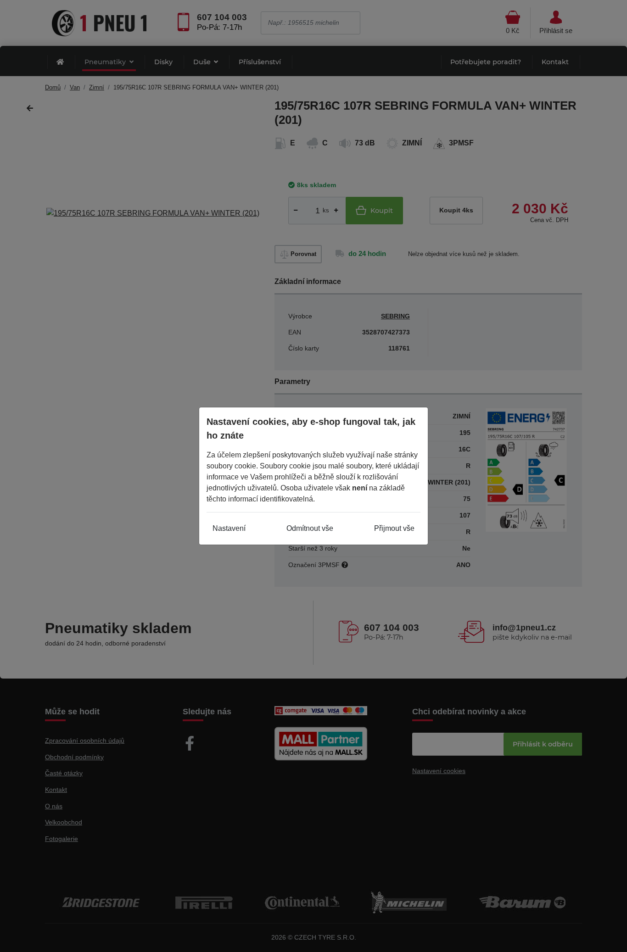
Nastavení (229, 528)
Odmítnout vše (309, 528)
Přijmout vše (394, 528)
